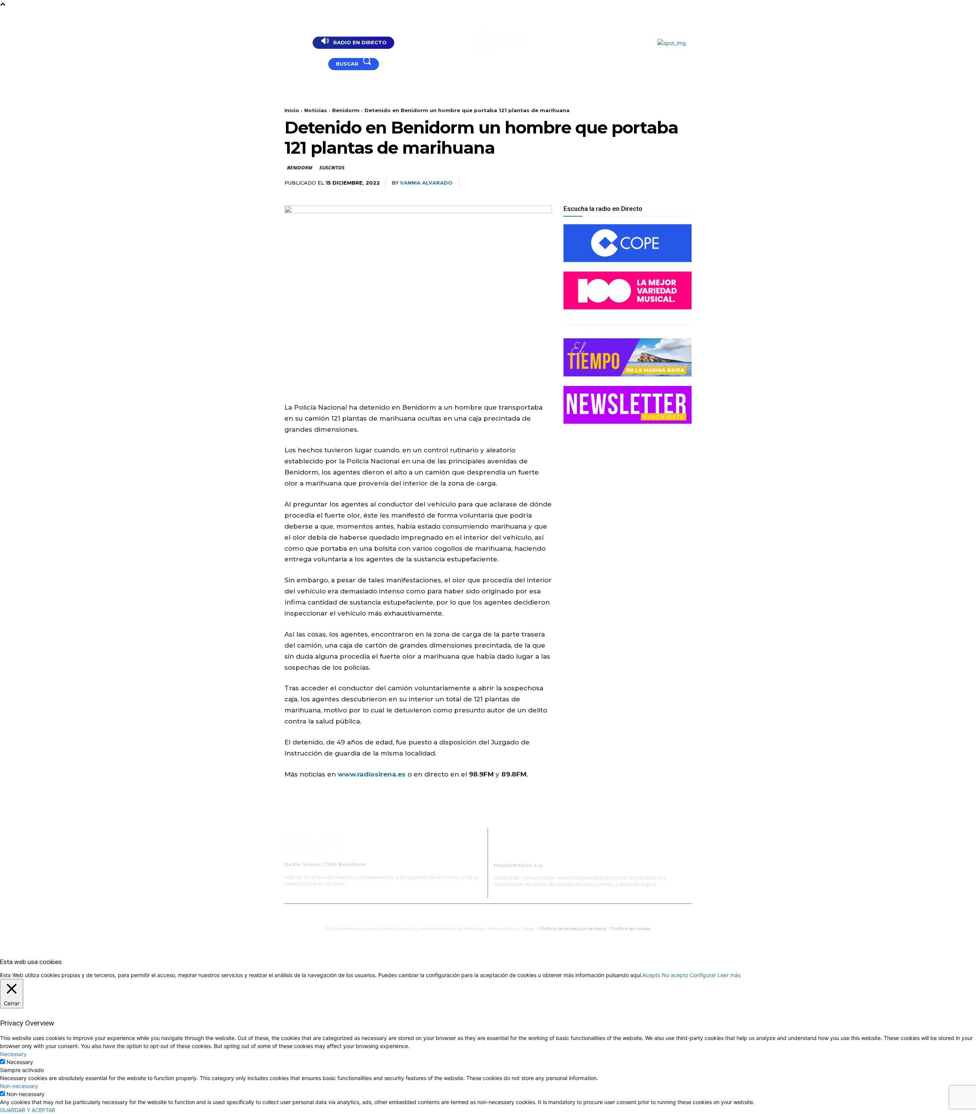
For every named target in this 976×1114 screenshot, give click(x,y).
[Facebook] (306, 64)
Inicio (291, 110)
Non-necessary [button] (19, 1086)
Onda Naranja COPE (460, 913)
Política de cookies (630, 928)
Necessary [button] (13, 1054)
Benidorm (346, 110)
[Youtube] (297, 64)
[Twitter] (630, 183)
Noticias (315, 110)
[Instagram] (316, 64)
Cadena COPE (412, 913)
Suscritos (331, 167)
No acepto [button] (675, 975)
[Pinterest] (648, 183)
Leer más (729, 975)
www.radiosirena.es (372, 774)
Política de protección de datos (573, 928)
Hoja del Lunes (508, 913)
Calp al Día (614, 913)
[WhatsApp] (665, 183)
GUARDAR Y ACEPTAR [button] (27, 1110)
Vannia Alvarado (426, 183)
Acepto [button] (651, 975)
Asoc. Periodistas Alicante (564, 913)
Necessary (19, 1062)
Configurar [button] (703, 975)
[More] (684, 183)
